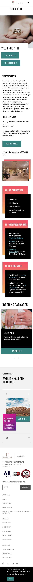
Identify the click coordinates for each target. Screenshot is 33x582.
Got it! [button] (11, 578)
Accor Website (7, 557)
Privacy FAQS (6, 539)
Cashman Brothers (16, 238)
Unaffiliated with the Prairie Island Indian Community (16, 512)
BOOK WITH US (16, 8)
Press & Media (7, 507)
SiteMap (5, 499)
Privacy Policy (7, 535)
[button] (10, 55)
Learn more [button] (21, 574)
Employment (6, 531)
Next (19, 357)
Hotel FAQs (6, 545)
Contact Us (6, 495)
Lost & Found (6, 523)
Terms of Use (6, 553)
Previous (14, 357)
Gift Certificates (8, 549)
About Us (5, 518)
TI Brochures (6, 503)
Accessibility (6, 527)
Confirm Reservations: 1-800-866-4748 (15, 153)
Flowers (12, 242)
